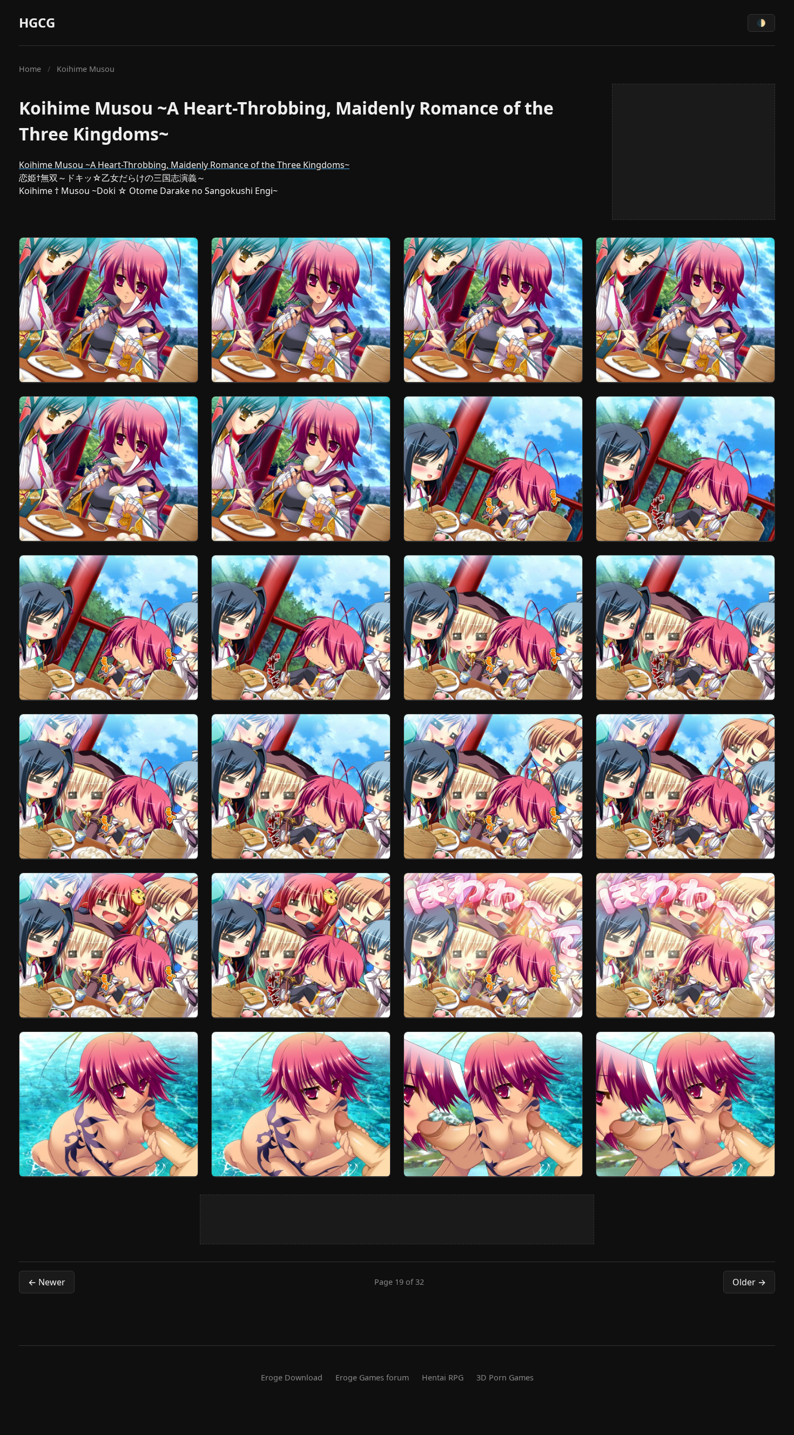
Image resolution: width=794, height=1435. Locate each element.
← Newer (46, 1282)
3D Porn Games (505, 1377)
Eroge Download (291, 1377)
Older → (749, 1282)
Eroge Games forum (372, 1377)
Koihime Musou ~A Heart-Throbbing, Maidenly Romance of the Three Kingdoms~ (184, 165)
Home (30, 69)
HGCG (37, 22)
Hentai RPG (442, 1377)
